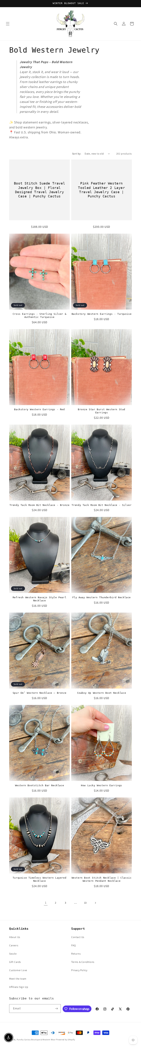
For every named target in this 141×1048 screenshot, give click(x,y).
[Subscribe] (57, 1008)
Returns (76, 953)
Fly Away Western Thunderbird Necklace (101, 597)
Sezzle (13, 953)
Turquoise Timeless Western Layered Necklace (39, 879)
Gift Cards (15, 962)
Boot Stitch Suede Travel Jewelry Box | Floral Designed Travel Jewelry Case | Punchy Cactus (39, 189)
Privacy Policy (79, 970)
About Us (14, 937)
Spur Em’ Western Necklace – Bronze (39, 692)
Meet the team (17, 978)
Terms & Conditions (82, 962)
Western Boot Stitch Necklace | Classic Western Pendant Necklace (102, 879)
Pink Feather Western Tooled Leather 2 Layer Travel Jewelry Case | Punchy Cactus (101, 189)
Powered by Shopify (65, 1039)
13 (85, 902)
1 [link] (45, 903)
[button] (8, 24)
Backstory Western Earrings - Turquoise (102, 314)
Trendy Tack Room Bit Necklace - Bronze (40, 505)
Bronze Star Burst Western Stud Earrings (101, 411)
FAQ (73, 945)
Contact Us (77, 937)
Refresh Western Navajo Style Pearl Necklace (39, 599)
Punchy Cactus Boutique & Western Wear (36, 1039)
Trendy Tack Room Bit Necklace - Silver (102, 505)
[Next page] (95, 903)
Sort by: (76, 153)
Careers (13, 945)
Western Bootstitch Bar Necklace (39, 785)
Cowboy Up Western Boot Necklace (101, 692)
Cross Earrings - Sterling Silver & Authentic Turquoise (39, 315)
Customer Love (18, 970)
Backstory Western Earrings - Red (39, 409)
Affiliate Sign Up (18, 987)
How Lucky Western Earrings (101, 785)
